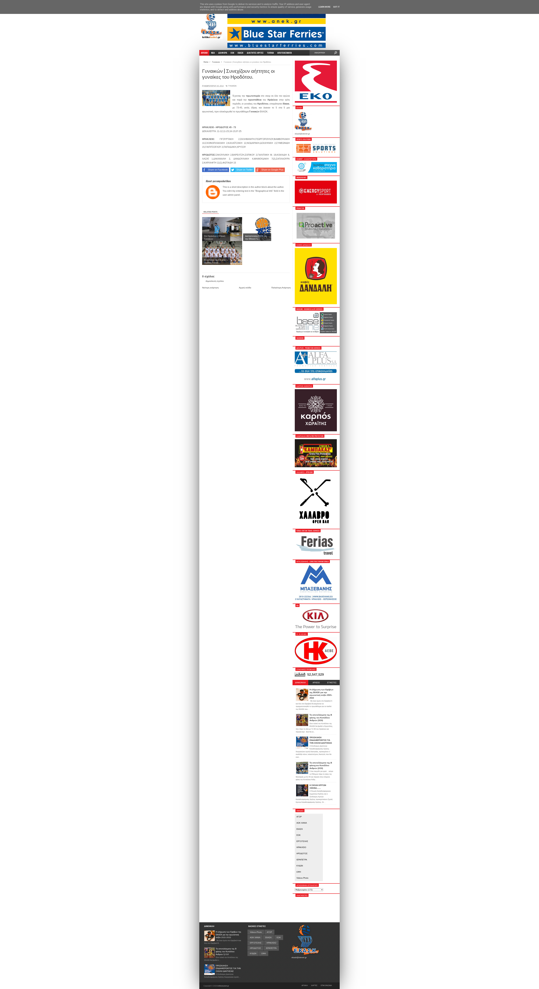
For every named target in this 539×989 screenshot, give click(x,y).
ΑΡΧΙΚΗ (305, 985)
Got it (336, 7)
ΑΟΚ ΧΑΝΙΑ (301, 823)
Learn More (324, 7)
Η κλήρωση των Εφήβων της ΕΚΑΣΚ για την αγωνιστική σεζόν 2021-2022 (228, 934)
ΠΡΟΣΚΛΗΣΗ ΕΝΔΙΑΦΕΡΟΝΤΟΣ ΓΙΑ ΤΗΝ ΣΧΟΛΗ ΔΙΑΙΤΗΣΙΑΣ (228, 968)
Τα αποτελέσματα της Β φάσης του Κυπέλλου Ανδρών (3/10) (226, 951)
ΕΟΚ (298, 835)
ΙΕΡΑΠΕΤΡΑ (301, 860)
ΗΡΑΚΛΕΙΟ (301, 847)
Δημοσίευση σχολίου (215, 281)
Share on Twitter (244, 170)
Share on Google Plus (272, 170)
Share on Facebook (218, 170)
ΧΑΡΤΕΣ (314, 985)
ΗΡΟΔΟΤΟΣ (302, 853)
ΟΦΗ (298, 872)
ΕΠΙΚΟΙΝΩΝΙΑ (326, 985)
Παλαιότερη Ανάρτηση (281, 288)
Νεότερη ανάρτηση (210, 288)
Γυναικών (232, 86)
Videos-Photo (302, 878)
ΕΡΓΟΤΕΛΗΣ (302, 841)
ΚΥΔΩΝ (299, 866)
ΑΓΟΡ (299, 817)
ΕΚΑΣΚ (299, 829)
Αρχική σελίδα (245, 288)
